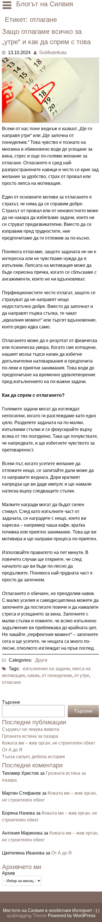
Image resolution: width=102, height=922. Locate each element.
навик (33, 675)
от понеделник (57, 675)
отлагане (11, 682)
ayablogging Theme (27, 915)
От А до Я (12, 749)
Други (41, 660)
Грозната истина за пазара (30, 736)
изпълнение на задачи (46, 668)
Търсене (11, 702)
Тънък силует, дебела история (33, 756)
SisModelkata (53, 52)
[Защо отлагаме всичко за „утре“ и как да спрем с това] (50, 120)
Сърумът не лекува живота (30, 729)
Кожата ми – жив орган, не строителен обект (48, 743)
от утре (81, 675)
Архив (8, 873)
